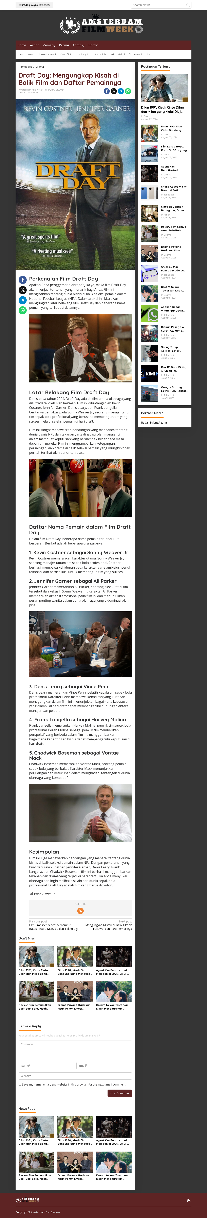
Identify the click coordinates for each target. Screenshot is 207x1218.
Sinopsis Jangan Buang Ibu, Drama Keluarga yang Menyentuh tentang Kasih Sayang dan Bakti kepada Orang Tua (174, 208)
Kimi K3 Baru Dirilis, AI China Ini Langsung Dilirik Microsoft (173, 369)
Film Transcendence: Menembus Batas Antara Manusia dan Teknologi (53, 925)
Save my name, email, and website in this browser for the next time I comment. (74, 1084)
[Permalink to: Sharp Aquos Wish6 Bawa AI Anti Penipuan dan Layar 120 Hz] (149, 193)
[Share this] (107, 91)
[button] (188, 5)
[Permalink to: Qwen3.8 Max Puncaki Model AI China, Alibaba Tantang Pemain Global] (149, 273)
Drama (22, 92)
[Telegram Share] (121, 91)
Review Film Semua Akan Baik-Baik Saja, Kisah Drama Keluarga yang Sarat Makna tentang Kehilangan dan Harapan (36, 1006)
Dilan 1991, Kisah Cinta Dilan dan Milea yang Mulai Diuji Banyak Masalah (33, 972)
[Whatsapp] (128, 91)
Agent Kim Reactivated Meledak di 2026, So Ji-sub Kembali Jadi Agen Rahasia (111, 972)
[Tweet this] (114, 91)
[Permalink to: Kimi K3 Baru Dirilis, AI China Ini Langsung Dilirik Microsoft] (149, 373)
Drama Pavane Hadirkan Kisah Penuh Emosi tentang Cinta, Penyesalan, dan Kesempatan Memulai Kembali (73, 1006)
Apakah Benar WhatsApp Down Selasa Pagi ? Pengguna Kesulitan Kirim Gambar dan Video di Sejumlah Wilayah (174, 308)
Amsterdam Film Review (45, 1212)
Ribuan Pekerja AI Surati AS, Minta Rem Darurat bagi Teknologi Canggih (173, 328)
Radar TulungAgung (154, 422)
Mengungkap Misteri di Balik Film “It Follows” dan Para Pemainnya (108, 925)
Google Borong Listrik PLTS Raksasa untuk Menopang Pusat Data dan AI (174, 389)
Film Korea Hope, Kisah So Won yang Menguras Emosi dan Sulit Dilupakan (174, 148)
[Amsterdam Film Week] (103, 25)
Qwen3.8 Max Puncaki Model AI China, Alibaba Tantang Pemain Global (172, 268)
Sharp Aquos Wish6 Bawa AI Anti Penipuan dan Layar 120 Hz (174, 188)
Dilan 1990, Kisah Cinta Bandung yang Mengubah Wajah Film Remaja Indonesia (74, 972)
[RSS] (80, 911)
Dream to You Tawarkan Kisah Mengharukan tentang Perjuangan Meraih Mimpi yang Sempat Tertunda (112, 1006)
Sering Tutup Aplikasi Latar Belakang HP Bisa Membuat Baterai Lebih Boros (173, 348)
